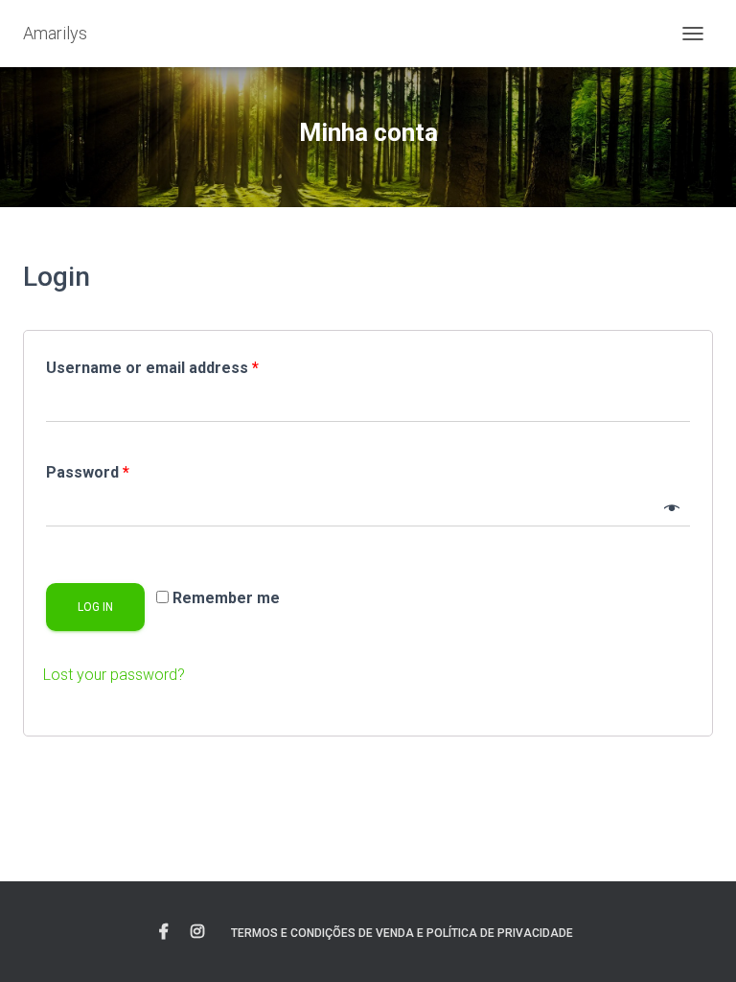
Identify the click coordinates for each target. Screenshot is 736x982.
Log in (95, 607)
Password (87, 472)
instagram (197, 932)
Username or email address (152, 368)
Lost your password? (114, 675)
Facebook (164, 932)
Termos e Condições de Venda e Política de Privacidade (402, 933)
